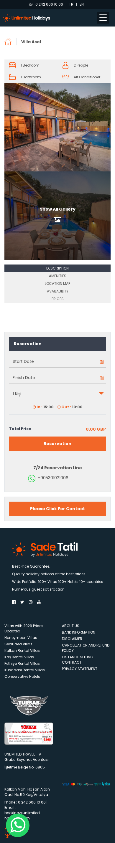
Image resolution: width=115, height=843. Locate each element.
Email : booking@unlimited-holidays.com (23, 813)
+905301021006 (53, 478)
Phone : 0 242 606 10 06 (25, 802)
